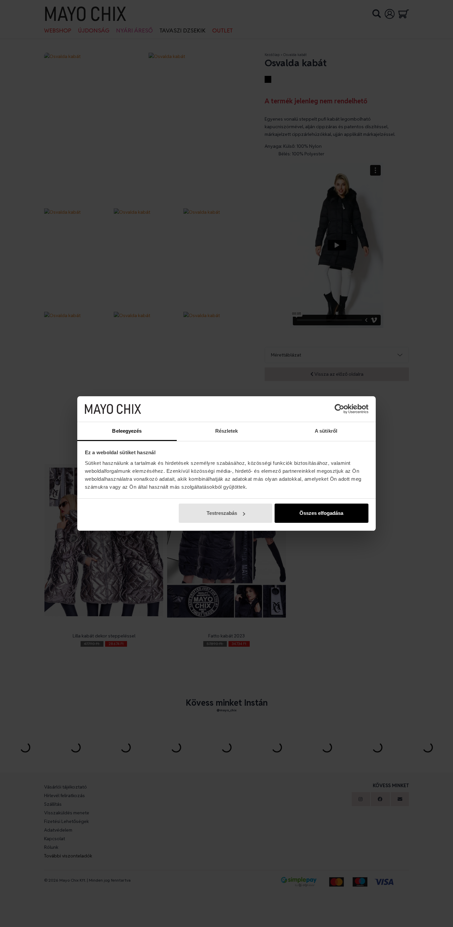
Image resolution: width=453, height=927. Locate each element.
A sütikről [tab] (326, 431)
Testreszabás (222, 513)
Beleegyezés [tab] (127, 431)
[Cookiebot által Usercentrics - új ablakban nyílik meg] (339, 409)
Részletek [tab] (226, 431)
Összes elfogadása (321, 513)
